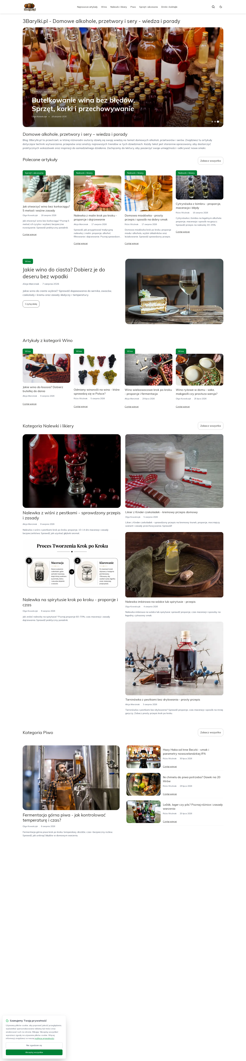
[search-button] (213, 6)
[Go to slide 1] (212, 121)
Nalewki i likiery (118, 6)
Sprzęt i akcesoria (148, 6)
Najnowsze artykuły (87, 6)
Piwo (133, 6)
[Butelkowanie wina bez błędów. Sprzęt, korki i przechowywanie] (123, 77)
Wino (104, 6)
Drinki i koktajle (169, 6)
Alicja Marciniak (81, 224)
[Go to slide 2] (215, 121)
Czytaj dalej (31, 303)
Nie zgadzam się (34, 1045)
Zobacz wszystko (210, 160)
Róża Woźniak (131, 224)
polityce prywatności (44, 1038)
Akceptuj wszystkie (34, 1052)
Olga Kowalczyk (39, 116)
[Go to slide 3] (218, 122)
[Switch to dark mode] (220, 6)
